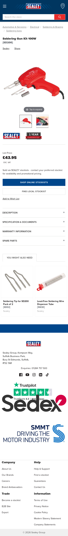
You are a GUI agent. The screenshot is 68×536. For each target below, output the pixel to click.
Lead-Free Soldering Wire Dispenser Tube (50, 304)
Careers (6, 481)
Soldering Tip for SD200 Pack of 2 (16, 304)
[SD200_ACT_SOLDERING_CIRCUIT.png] (42, 121)
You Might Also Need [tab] (20, 257)
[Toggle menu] (4, 6)
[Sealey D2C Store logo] (34, 6)
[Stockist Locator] (62, 6)
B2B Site (6, 506)
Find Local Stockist (34, 191)
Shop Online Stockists (34, 182)
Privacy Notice (41, 506)
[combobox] (34, 17)
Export (5, 512)
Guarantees (40, 481)
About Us (6, 469)
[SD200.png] (26, 121)
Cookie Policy (41, 512)
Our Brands (8, 475)
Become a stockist (11, 500)
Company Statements (45, 524)
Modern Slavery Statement (47, 518)
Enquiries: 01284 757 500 (34, 368)
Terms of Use (41, 500)
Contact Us (39, 487)
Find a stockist (41, 475)
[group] (17, 291)
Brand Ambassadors (12, 487)
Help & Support (42, 469)
